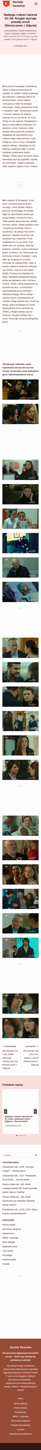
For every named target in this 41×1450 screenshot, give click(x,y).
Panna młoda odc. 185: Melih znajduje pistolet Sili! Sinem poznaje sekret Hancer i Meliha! (19, 1188)
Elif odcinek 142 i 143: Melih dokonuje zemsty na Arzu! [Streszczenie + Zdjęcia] (10, 1057)
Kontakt (6, 1264)
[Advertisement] (20, 345)
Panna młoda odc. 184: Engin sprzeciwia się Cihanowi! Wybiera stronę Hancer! (18, 1201)
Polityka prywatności (20, 1425)
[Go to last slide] (5, 1111)
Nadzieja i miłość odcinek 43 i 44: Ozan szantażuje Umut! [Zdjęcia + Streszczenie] (19, 1118)
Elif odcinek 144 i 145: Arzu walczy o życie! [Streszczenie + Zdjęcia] (31, 1055)
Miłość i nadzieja (10, 1238)
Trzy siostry (7, 1251)
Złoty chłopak (8, 1242)
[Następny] (35, 1111)
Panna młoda (8, 1225)
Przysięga (7, 1255)
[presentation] (20, 1101)
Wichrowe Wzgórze (11, 1229)
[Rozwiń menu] (36, 4)
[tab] (16, 1135)
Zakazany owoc (9, 1246)
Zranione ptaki (9, 1259)
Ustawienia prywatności (20, 1434)
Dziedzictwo (8, 1233)
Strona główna (20, 1403)
